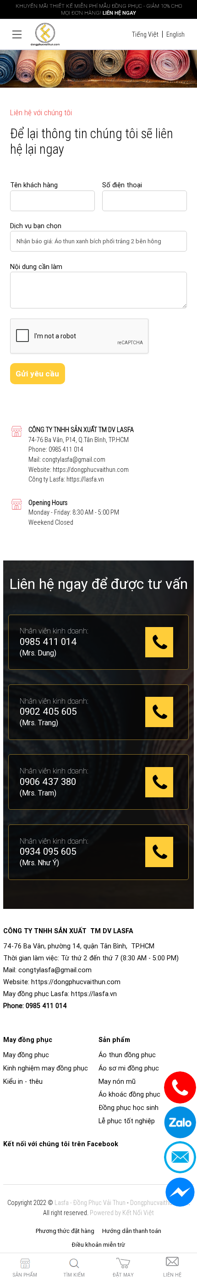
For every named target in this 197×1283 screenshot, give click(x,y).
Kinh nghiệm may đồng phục (45, 1068)
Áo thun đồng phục (127, 1055)
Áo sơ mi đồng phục (128, 1068)
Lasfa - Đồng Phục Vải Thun (90, 1203)
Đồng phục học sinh (128, 1108)
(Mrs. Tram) (38, 792)
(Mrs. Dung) (38, 652)
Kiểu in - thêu (23, 1081)
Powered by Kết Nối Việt (122, 1213)
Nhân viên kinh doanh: (54, 630)
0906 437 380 (48, 782)
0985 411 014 (66, 449)
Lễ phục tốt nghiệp (126, 1121)
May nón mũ (117, 1081)
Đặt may (123, 1275)
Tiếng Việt (145, 34)
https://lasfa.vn (85, 479)
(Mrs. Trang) (39, 722)
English (175, 34)
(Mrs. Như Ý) (39, 862)
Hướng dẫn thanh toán (131, 1231)
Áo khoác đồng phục (129, 1094)
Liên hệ (172, 1275)
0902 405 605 (48, 711)
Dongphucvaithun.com (159, 1203)
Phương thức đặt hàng (65, 1231)
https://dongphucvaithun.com (91, 469)
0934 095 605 (48, 851)
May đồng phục (26, 1055)
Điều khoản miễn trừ (98, 1245)
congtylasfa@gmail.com (73, 459)
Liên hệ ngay (119, 12)
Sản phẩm (24, 1275)
